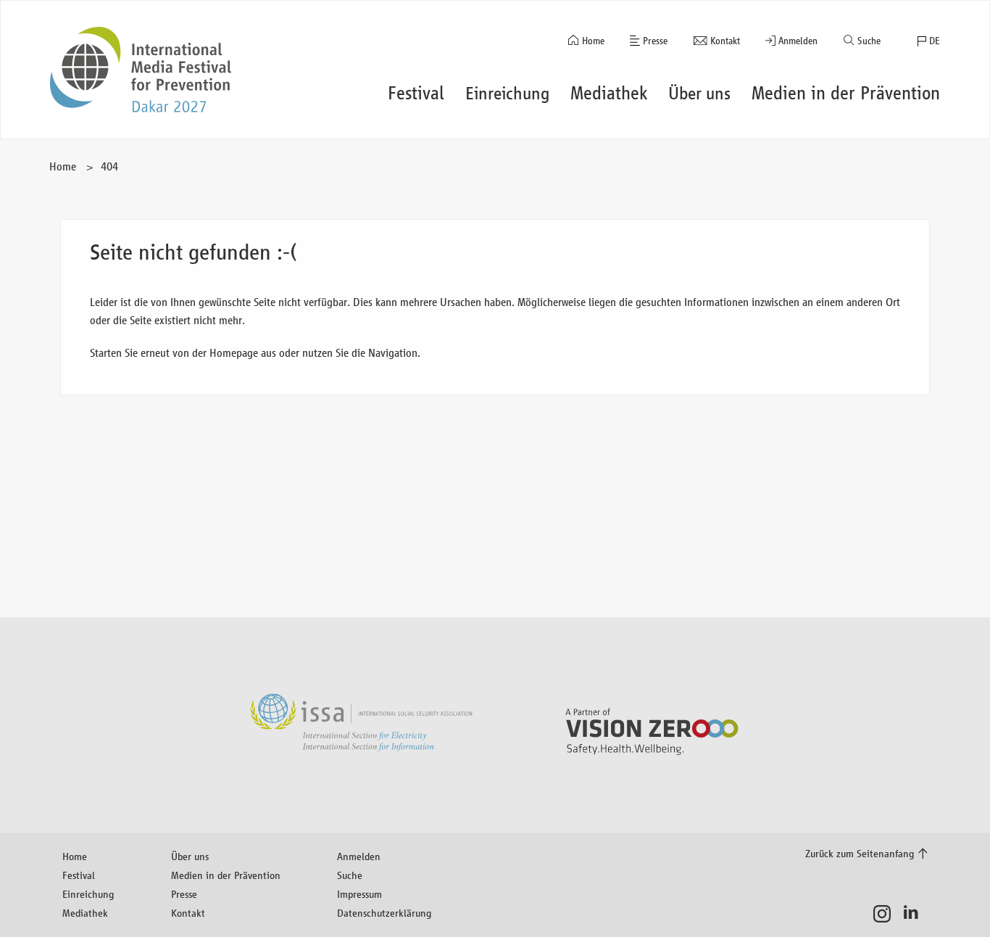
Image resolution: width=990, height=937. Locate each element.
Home (593, 41)
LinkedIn (915, 913)
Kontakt (725, 41)
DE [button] (934, 41)
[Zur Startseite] (140, 69)
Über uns (190, 856)
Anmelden (798, 41)
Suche (869, 41)
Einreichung (88, 894)
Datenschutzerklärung (384, 913)
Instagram (886, 913)
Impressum (359, 894)
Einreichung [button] (507, 93)
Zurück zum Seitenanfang (859, 853)
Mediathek (85, 913)
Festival (78, 875)
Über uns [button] (699, 93)
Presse (655, 41)
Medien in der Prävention (225, 875)
